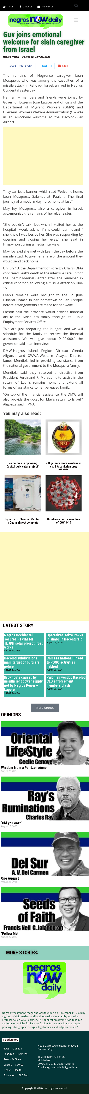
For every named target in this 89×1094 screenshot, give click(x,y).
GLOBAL (23, 1075)
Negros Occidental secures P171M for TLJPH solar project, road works (23, 641)
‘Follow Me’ (9, 933)
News (6, 1048)
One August (10, 878)
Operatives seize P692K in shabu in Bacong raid (65, 637)
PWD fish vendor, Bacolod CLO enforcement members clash (66, 681)
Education (9, 1075)
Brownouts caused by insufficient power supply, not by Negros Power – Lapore (23, 683)
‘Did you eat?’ (11, 823)
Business (22, 1054)
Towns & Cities (12, 1059)
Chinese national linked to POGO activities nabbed (65, 662)
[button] (76, 5)
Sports (19, 1064)
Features (9, 1054)
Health (18, 1070)
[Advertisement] (43, 156)
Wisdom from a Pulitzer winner (24, 767)
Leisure (8, 1064)
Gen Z (7, 1070)
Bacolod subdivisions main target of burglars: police (22, 662)
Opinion (17, 1048)
